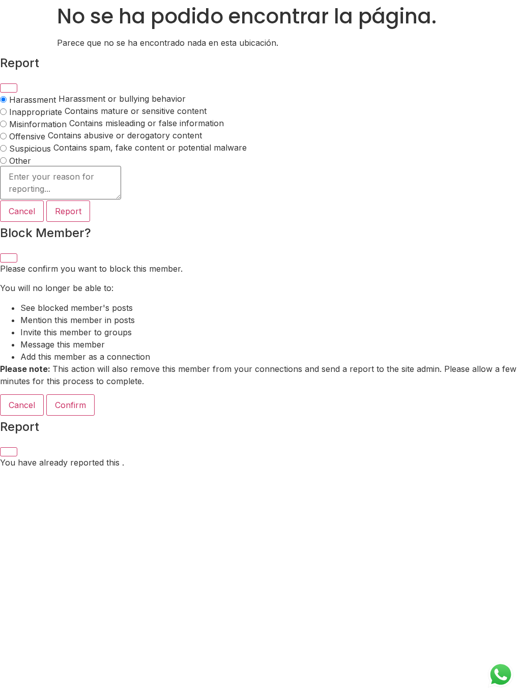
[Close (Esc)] (8, 88)
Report (68, 211)
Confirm (70, 405)
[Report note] (60, 183)
